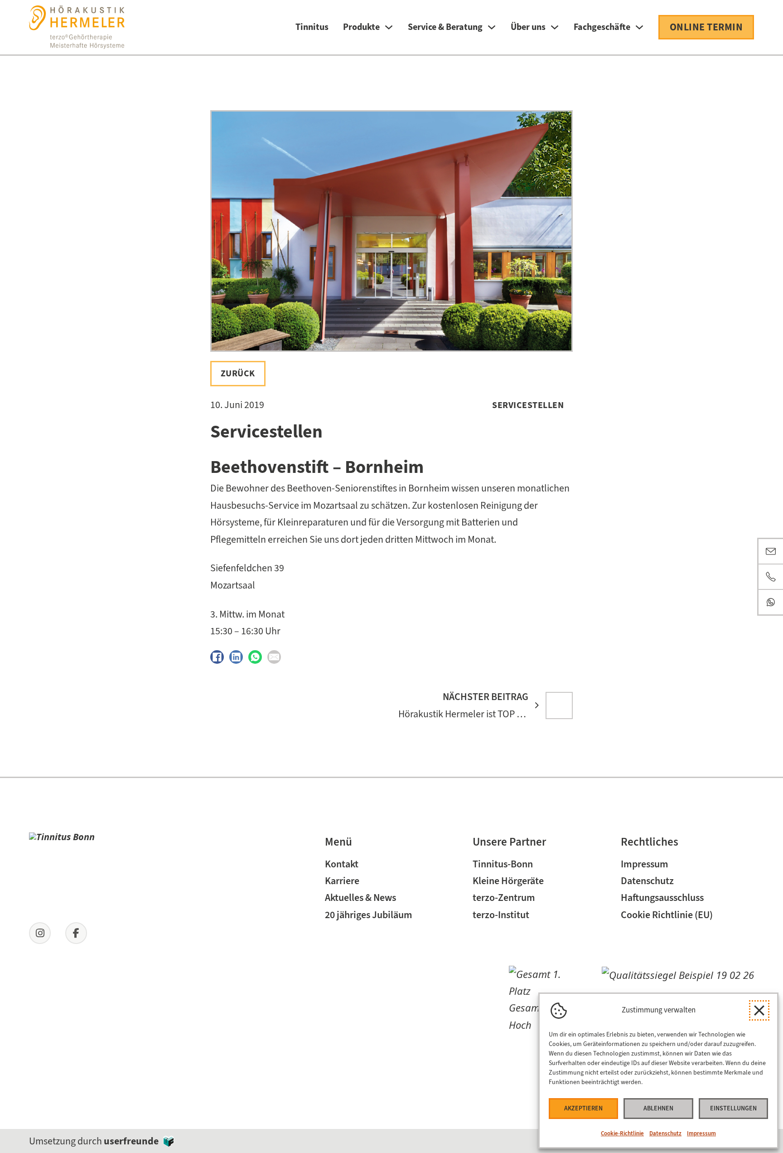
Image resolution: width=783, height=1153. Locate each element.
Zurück (238, 373)
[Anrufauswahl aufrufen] (771, 576)
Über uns (528, 27)
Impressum (701, 1133)
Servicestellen (528, 405)
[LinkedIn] (236, 657)
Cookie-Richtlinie (622, 1133)
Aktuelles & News (360, 897)
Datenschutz (665, 1133)
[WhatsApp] (255, 657)
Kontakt (341, 864)
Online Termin (706, 27)
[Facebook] (217, 657)
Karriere (342, 880)
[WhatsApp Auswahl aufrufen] (771, 602)
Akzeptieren (583, 1108)
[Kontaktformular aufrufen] (771, 551)
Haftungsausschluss (662, 897)
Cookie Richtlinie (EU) (667, 914)
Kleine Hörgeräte (508, 880)
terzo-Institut (501, 914)
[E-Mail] (274, 657)
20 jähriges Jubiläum (368, 914)
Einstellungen (733, 1108)
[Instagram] (40, 933)
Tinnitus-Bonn (503, 864)
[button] (759, 1010)
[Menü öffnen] (388, 27)
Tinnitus (312, 27)
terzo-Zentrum (504, 897)
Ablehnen (658, 1108)
